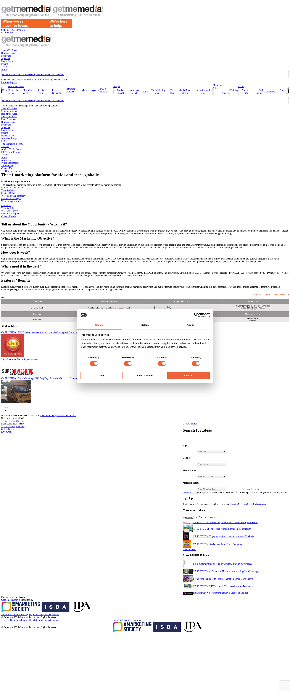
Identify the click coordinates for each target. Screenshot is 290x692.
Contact (47, 614)
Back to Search (190, 423)
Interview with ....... (203, 91)
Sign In (13, 82)
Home (5, 90)
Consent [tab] (99, 325)
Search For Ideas (9, 50)
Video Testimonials (259, 91)
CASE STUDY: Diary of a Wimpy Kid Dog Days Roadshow (41, 378)
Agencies (5, 58)
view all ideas (189, 549)
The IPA (172, 91)
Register (5, 82)
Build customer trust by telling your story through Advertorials (222, 564)
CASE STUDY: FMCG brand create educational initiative (45, 332)
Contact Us (6, 168)
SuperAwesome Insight (20, 359)
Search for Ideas (9, 74)
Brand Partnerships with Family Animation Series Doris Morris (223, 579)
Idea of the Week (25, 74)
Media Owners (8, 61)
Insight (4, 64)
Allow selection (145, 375)
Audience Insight (134, 91)
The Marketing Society (158, 91)
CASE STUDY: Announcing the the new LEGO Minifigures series (225, 522)
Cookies (55, 614)
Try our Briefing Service (12, 421)
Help (31, 614)
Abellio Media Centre (185, 91)
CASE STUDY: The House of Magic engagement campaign (222, 528)
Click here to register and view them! (58, 415)
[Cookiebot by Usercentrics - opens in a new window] (196, 315)
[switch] (128, 363)
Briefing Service (9, 53)
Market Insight (120, 91)
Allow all (188, 375)
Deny (101, 375)
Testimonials (271, 91)
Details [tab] (145, 325)
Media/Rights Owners (256, 504)
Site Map (38, 614)
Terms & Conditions (11, 614)
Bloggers (225, 93)
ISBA (145, 91)
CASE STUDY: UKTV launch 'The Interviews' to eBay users (223, 586)
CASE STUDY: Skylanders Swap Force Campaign (217, 544)
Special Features (41, 74)
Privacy (24, 614)
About (4, 69)
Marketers (6, 55)
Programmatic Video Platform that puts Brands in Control (220, 592)
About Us (6, 160)
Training (5, 66)
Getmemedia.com (190, 492)
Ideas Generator (56, 74)
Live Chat (6, 432)
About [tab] (190, 325)
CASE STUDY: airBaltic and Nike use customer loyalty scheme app (226, 571)
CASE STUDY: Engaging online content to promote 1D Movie (223, 536)
